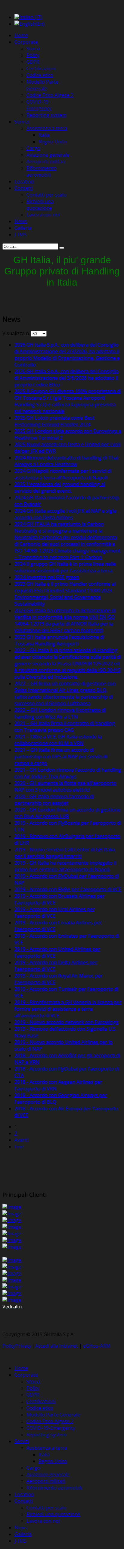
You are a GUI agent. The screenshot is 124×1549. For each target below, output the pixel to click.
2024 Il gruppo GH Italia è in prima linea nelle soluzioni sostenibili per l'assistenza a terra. (65, 567)
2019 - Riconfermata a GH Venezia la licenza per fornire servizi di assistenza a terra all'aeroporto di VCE (68, 1009)
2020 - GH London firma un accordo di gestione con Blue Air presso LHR (67, 813)
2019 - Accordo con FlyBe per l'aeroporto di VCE (67, 889)
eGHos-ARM (96, 1346)
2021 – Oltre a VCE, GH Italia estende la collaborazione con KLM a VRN (58, 740)
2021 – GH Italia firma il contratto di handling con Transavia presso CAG (64, 726)
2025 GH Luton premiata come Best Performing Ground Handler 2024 (54, 421)
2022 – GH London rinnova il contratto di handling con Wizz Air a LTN (60, 713)
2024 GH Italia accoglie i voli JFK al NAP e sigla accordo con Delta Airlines (65, 514)
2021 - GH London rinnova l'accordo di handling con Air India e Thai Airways (67, 773)
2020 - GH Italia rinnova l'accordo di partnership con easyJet (54, 799)
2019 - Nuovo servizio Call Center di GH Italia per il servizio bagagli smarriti (64, 852)
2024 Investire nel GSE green (46, 577)
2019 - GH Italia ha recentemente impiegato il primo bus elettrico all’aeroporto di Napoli (65, 866)
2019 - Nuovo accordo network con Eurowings (66, 1022)
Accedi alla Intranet (56, 1346)
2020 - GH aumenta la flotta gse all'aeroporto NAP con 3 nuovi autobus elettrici (65, 786)
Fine (19, 1146)
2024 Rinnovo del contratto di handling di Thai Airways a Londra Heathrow (66, 461)
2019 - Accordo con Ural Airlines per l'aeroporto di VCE (54, 912)
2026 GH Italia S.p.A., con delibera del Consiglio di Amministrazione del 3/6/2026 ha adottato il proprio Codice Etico (66, 378)
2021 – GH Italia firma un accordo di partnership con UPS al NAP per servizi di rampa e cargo (60, 756)
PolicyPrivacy (16, 1346)
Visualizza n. (16, 333)
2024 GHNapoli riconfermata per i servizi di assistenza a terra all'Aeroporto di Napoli (62, 474)
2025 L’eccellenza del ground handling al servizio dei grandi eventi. (59, 487)
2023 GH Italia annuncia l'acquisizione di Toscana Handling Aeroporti (59, 640)
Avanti (21, 1140)
